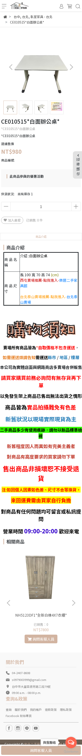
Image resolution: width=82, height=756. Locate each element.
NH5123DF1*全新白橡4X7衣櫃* (41, 615)
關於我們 (21, 709)
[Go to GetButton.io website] (71, 751)
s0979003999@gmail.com (29, 680)
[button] (71, 67)
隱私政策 (66, 709)
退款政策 (51, 709)
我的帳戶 (36, 709)
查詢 (9, 709)
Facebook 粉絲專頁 (19, 716)
